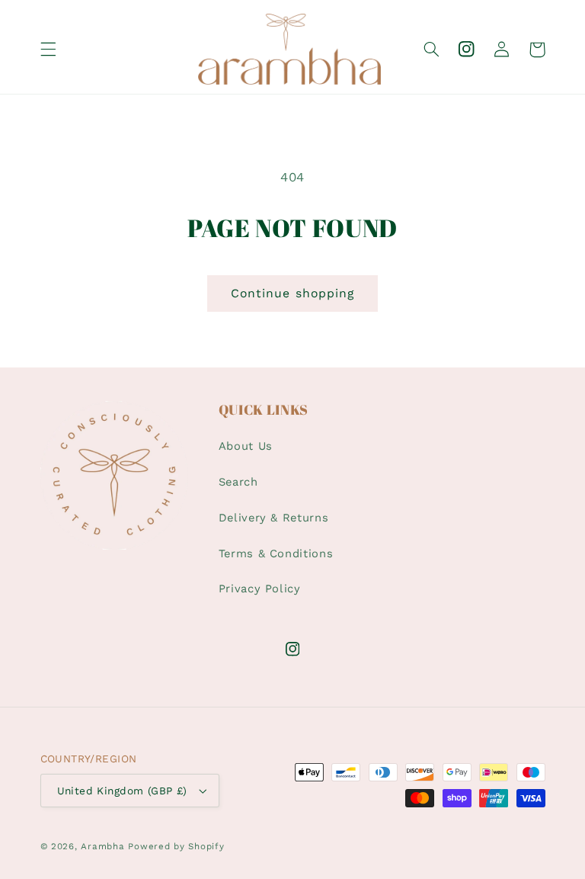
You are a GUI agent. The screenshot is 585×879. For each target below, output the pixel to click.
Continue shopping (292, 293)
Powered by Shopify (176, 846)
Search (238, 482)
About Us (246, 446)
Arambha (102, 846)
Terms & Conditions (276, 553)
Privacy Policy (260, 588)
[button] (48, 49)
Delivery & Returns (273, 518)
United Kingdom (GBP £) (122, 790)
